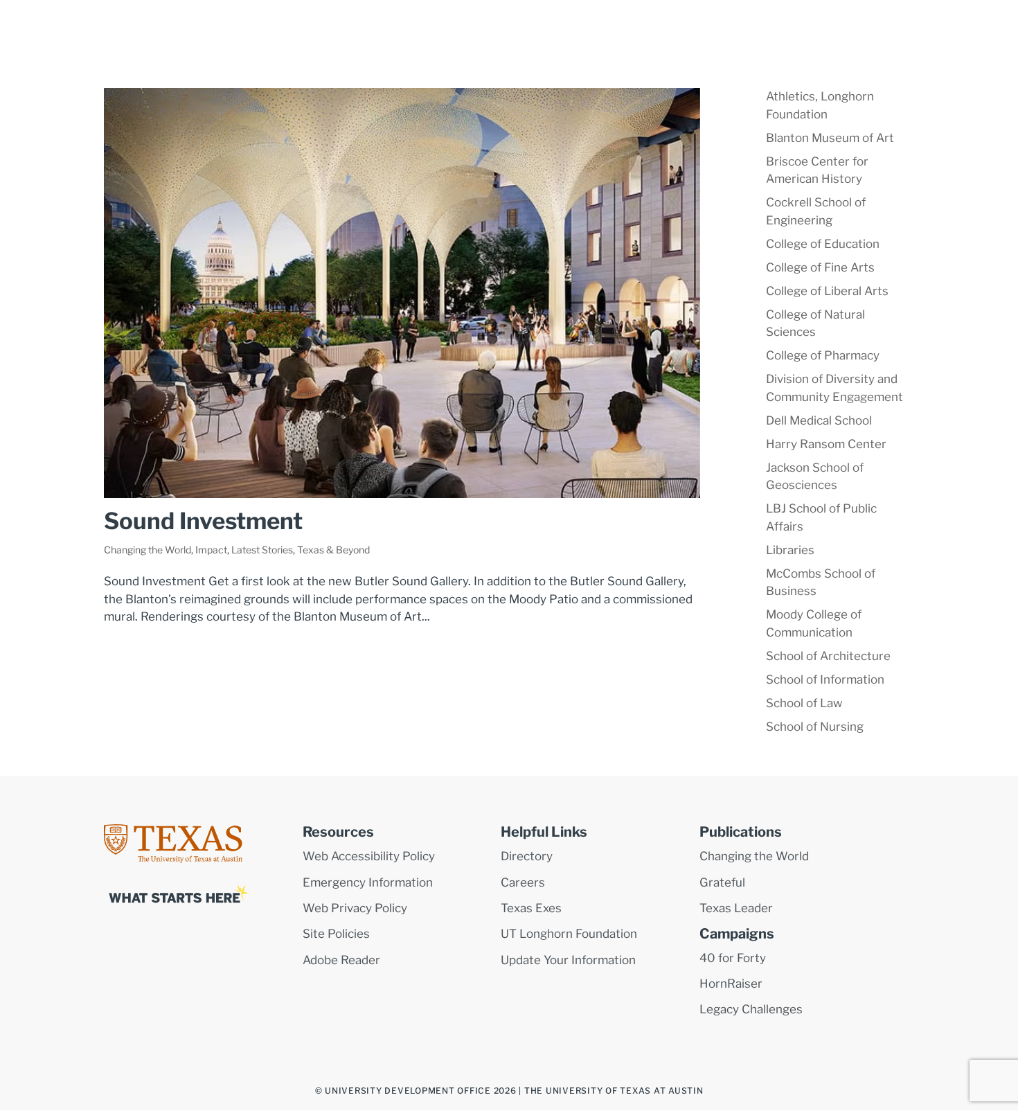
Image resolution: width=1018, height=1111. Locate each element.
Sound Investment (203, 521)
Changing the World (147, 550)
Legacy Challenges (751, 1009)
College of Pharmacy (822, 355)
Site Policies (336, 934)
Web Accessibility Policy (369, 856)
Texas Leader (736, 908)
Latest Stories (262, 550)
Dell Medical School (819, 420)
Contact (747, 22)
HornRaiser (730, 983)
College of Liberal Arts (827, 291)
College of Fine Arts (820, 267)
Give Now (812, 22)
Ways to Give (617, 22)
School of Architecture (828, 656)
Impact (211, 550)
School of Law (804, 703)
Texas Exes (531, 908)
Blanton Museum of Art (830, 138)
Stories (687, 22)
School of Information (825, 679)
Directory (527, 856)
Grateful (722, 882)
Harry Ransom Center (826, 444)
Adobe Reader (341, 960)
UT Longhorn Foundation (569, 934)
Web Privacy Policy (355, 908)
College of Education (822, 244)
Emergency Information (368, 882)
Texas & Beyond (333, 550)
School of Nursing (815, 727)
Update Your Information (568, 960)
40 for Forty (732, 958)
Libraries (790, 550)
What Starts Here (518, 22)
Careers (523, 882)
